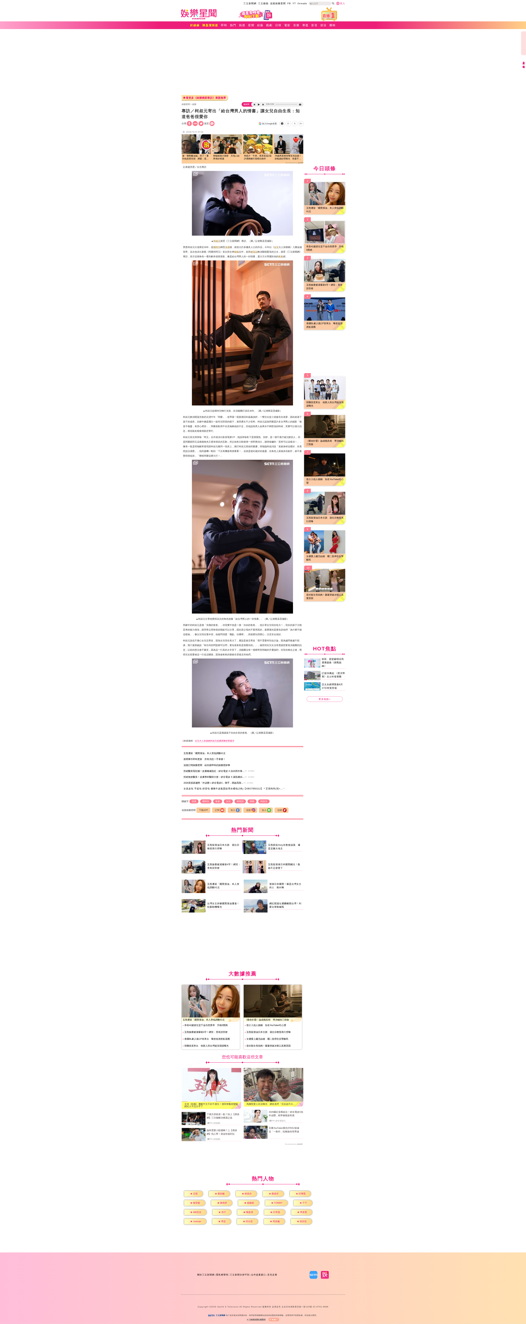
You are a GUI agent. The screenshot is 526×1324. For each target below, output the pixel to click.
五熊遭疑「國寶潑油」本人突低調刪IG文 (205, 753)
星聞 (251, 25)
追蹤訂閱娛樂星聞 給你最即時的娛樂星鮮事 (207, 765)
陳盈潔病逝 (210, 25)
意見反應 (272, 1275)
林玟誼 (254, 252)
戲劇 (269, 25)
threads (302, 3)
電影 (287, 25)
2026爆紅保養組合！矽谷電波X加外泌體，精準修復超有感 (286, 1114)
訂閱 (217, 810)
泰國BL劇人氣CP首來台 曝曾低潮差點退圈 (207, 1039)
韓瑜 (236, 252)
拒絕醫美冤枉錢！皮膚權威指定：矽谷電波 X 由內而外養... (214, 771)
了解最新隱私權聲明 (257, 1320)
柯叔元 (216, 241)
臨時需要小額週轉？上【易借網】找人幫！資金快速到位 (222, 1132)
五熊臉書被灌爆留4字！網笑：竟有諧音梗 (206, 1032)
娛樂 (194, 104)
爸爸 (280, 256)
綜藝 (260, 25)
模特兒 (216, 247)
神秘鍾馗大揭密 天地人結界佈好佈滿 (226, 157)
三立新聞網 (249, 3)
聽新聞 (246, 104)
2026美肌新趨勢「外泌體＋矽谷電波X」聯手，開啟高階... (213, 783)
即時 (224, 25)
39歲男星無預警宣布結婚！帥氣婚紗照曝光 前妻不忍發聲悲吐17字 (288, 157)
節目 (323, 25)
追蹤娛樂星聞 (278, 3)
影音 (314, 25)
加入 (233, 810)
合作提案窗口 (258, 1275)
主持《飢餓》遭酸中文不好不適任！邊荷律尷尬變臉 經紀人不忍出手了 (211, 1105)
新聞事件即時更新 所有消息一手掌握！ (204, 759)
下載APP (203, 810)
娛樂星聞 (186, 104)
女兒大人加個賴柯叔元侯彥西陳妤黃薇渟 (214, 741)
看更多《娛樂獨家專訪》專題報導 (206, 97)
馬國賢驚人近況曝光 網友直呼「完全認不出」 (270, 1104)
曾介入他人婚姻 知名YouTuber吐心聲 (266, 1025)
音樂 (296, 25)
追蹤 (248, 810)
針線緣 (195, 25)
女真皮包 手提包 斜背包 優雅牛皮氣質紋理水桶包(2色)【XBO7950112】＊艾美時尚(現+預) (234, 788)
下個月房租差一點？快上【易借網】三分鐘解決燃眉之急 (223, 1116)
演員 (227, 247)
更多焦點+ (325, 699)
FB (289, 3)
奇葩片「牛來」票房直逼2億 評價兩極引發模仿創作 (258, 157)
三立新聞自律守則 (240, 1275)
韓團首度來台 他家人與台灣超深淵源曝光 (206, 1046)
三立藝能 (263, 3)
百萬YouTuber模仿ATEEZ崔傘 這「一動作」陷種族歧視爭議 (285, 1130)
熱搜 (242, 25)
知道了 (275, 1320)
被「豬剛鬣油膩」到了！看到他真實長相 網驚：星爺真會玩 (195, 157)
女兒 (276, 247)
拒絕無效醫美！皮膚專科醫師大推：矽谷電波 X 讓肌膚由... (214, 777)
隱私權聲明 (222, 1275)
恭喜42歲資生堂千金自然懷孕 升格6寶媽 (206, 1025)
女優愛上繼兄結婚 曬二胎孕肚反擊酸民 (267, 1039)
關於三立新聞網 (206, 1275)
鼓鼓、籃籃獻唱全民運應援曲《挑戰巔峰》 (333, 662)
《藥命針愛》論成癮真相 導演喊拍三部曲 (267, 1019)
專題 (305, 25)
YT (294, 3)
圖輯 (332, 25)
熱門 (233, 25)
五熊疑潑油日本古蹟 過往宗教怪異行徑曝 (268, 1032)
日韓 (278, 25)
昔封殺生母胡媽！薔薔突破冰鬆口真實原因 (268, 1046)
